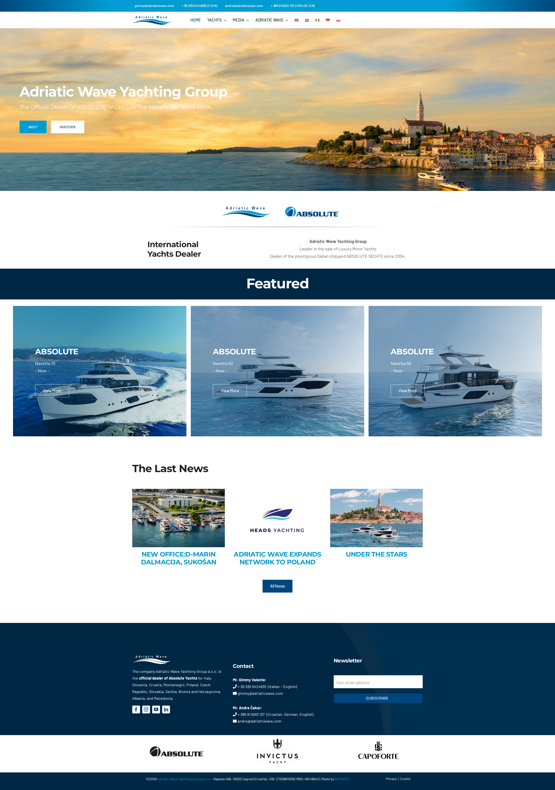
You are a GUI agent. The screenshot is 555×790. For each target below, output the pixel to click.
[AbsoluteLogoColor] (312, 208)
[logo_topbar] (151, 17)
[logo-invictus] (277, 737)
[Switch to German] (328, 20)
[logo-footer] (157, 657)
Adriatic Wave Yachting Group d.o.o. (184, 779)
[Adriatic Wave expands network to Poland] (277, 518)
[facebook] (136, 709)
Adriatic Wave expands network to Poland (277, 558)
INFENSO (342, 779)
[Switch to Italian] (317, 20)
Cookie (405, 779)
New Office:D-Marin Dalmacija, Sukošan (178, 558)
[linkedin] (166, 709)
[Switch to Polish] (338, 20)
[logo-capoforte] (378, 737)
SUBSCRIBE (377, 698)
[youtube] (156, 709)
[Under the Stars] (376, 518)
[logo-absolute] (177, 737)
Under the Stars (376, 554)
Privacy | (393, 779)
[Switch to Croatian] (307, 20)
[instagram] (146, 709)
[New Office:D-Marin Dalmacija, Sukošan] (178, 518)
